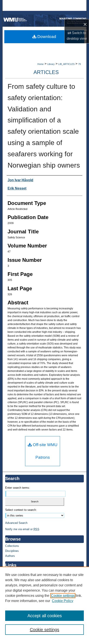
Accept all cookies (44, 615)
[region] (44, 603)
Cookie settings (63, 595)
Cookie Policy (62, 601)
